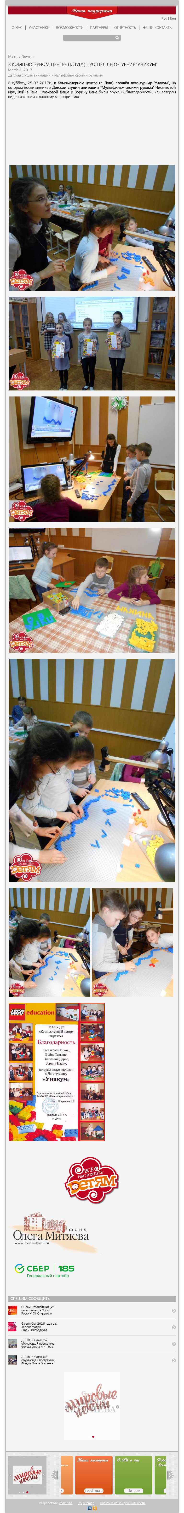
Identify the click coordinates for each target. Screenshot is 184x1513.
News (26, 56)
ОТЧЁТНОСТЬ (125, 28)
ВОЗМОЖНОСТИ (70, 28)
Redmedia (65, 1503)
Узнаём (159, 1491)
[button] (66, 1406)
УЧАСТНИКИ (39, 28)
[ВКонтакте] (89, 1508)
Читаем (119, 1491)
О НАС (17, 28)
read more (79, 1491)
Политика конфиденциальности (122, 1503)
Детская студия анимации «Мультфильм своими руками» (55, 75)
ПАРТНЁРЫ (99, 28)
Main (12, 56)
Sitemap (88, 1503)
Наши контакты (157, 28)
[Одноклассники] (94, 1508)
